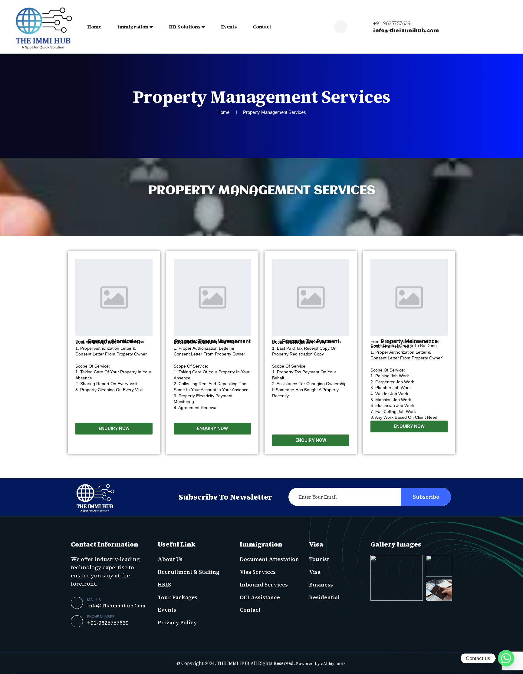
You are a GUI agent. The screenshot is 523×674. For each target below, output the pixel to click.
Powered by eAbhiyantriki (321, 663)
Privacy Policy (177, 622)
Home (94, 26)
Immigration (132, 26)
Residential (324, 597)
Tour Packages (177, 597)
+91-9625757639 (391, 23)
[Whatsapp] (506, 658)
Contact (262, 26)
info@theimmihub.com (406, 30)
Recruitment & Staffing (188, 572)
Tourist (319, 559)
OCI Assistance (260, 597)
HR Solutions (184, 26)
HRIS (164, 584)
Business (321, 584)
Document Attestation (269, 559)
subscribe (426, 497)
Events (229, 26)
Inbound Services (264, 584)
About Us (170, 559)
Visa (315, 572)
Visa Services (258, 572)
